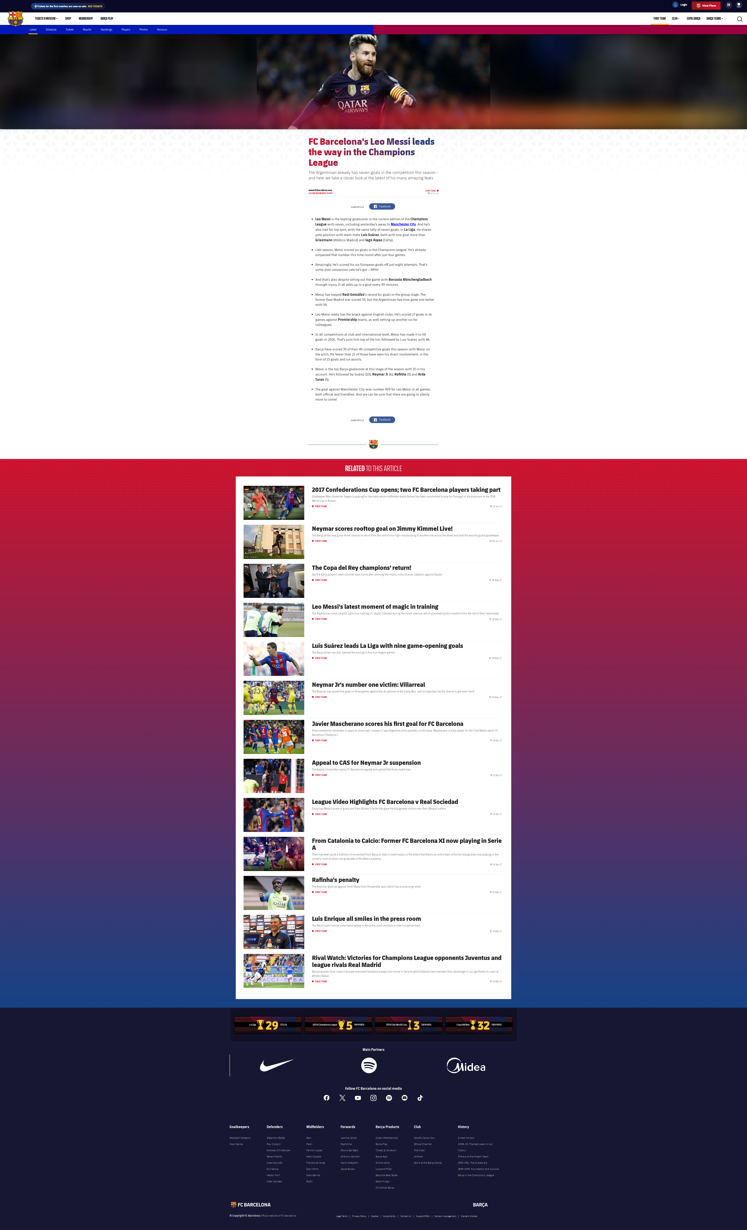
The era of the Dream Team (473, 1156)
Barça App (381, 1156)
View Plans (709, 5)
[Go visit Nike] (277, 1065)
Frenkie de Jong (315, 1162)
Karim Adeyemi (349, 1162)
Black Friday (382, 1181)
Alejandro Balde (276, 1137)
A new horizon (466, 1137)
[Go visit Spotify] (369, 1065)
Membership (86, 18)
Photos (143, 29)
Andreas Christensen (278, 1150)
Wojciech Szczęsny (240, 1137)
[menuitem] (738, 4)
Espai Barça (693, 18)
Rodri (309, 1181)
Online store (382, 1162)
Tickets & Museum (45, 18)
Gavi (308, 1137)
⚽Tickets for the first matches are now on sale (68, 6)
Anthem (418, 1156)
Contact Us (405, 1216)
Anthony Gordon (350, 1156)
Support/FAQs (384, 1168)
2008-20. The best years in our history (475, 1147)
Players (126, 29)
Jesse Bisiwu (348, 1168)
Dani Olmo (312, 1168)
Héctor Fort (273, 1175)
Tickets (70, 29)
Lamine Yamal (349, 1137)
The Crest (419, 1150)
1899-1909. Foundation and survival (478, 1168)
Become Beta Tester (387, 1175)
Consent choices (469, 1216)
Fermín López (314, 1150)
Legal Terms (342, 1216)
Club (674, 18)
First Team (660, 18)
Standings (106, 29)
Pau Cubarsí (274, 1144)
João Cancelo (274, 1181)
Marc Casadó (313, 1156)
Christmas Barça (385, 1187)
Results (87, 29)
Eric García (272, 1168)
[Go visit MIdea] (465, 1065)
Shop (68, 18)
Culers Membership (387, 1137)
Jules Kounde (274, 1162)
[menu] (738, 5)
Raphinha (346, 1144)
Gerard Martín (274, 1156)
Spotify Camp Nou (424, 1137)
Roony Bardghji (349, 1150)
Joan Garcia (236, 1144)
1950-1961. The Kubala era (472, 1162)
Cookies (375, 1216)
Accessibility (389, 1216)
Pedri (309, 1144)
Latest (33, 29)
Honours (162, 29)
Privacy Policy (359, 1216)
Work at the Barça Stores (428, 1162)
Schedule (51, 29)
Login (681, 5)
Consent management (445, 1216)
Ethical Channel (422, 1144)
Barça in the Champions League (476, 1175)
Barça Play (107, 18)
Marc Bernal (313, 1175)
